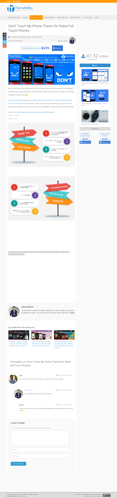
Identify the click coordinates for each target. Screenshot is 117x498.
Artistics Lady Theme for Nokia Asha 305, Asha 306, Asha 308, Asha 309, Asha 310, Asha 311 (41, 344)
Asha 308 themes (33, 252)
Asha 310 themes (54, 252)
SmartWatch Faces (14, 17)
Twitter (72, 313)
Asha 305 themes (13, 252)
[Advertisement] (77, 9)
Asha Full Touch (36, 17)
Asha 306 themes (23, 252)
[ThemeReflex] (20, 12)
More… (97, 17)
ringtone (64, 104)
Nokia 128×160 (75, 17)
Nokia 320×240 (49, 17)
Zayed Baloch (12, 496)
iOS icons (46, 104)
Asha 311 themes (64, 252)
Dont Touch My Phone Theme (16, 254)
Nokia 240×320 (62, 17)
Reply (70, 375)
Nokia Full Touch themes (16, 41)
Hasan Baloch (64, 41)
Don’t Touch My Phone (16, 100)
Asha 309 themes (43, 252)
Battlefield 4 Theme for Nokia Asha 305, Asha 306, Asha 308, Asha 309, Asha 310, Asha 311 (18, 344)
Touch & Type (87, 17)
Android (25, 17)
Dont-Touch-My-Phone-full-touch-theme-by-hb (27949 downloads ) (31, 112)
